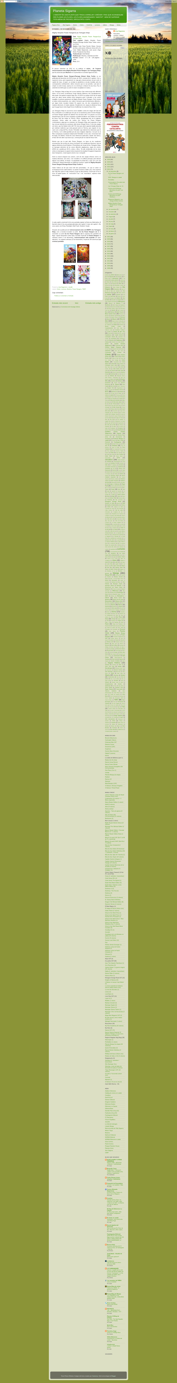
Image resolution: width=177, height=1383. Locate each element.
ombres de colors (109, 617)
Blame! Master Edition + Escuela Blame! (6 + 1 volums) (114, 831)
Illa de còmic (111, 1244)
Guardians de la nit (110, 468)
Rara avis (114, 643)
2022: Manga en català (115, 177)
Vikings (121, 720)
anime (109, 294)
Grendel (121, 465)
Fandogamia (117, 442)
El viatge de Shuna (119, 417)
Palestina (116, 622)
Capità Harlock (119, 335)
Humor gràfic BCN (115, 485)
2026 (108, 159)
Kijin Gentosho (119, 499)
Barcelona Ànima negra (112, 308)
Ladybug (121, 546)
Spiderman (108, 685)
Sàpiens (121, 659)
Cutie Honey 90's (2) (111, 878)
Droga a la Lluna (109, 389)
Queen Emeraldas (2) (111, 1048)
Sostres (120, 684)
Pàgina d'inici (56, 25)
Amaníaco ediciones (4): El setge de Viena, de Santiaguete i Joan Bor (115, 1247)
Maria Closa (120, 578)
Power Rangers (76, 289)
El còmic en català (112, 1217)
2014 (108, 253)
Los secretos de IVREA (114, 1280)
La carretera (115, 524)
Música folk (118, 601)
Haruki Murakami (116, 471)
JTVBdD (113, 494)
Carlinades (120, 336)
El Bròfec (119, 393)
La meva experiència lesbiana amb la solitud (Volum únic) (114, 986)
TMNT (84, 289)
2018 (108, 244)
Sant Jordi (114, 659)
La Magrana (108, 536)
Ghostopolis (107, 457)
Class (122, 348)
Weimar (112, 726)
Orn (108, 620)
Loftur (116, 562)
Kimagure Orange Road (113, 501)
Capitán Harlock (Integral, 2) (113, 859)
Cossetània (116, 361)
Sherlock (107, 781)
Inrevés (119, 487)
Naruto (113, 604)
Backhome (107, 305)
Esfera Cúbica (108, 429)
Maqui (106, 578)
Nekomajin (107, 608)
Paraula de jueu (115, 625)
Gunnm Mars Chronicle (112, 751)
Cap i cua (121, 333)
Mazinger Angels (117, 583)
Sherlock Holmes (117, 670)
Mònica (112, 596)
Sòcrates (116, 680)
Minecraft (113, 592)
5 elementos (114, 278)
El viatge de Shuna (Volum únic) (114, 908)
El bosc (113, 393)
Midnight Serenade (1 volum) (113, 1021)
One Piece (119, 617)
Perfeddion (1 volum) (111, 1042)
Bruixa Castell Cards (113, 326)
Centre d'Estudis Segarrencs (112, 1190)
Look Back (122, 562)
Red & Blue (114, 645)
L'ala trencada (120, 508)
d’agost (111, 216)
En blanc (114, 426)
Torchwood (120, 701)
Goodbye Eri (113, 463)
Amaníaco (116, 289)
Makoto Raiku (119, 567)
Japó (108, 491)
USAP (107, 1152)
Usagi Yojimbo (118, 715)
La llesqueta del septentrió (117, 534)
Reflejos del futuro (109, 647)
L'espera (107, 513)
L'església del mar (118, 512)
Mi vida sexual (115, 589)
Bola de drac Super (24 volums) (114, 857)
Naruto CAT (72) (110, 1030)
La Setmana (119, 545)
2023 (108, 166)
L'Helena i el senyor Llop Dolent (112, 515)
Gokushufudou (116, 461)
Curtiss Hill (107, 368)
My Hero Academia (110, 603)
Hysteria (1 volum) (110, 956)
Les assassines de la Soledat (116, 551)
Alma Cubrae (116, 287)
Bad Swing (115, 305)
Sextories (109, 669)
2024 (108, 164)
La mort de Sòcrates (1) (112, 989)
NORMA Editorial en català (113, 1139)
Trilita (123, 706)
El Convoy (117, 395)
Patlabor (123, 625)
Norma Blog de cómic (113, 1286)
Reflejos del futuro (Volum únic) (114, 1053)
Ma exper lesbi (115, 565)
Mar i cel (112, 578)
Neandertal (114, 606)
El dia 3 (112, 396)
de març (111, 228)
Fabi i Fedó (120, 440)
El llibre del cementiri (114, 400)
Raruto (121, 643)
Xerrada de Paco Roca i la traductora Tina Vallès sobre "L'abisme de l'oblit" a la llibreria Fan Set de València (115, 1202)
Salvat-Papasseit (118, 657)
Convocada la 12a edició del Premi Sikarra (116, 183)
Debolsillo (107, 372)
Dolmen (120, 381)
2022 (108, 169)
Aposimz (118, 294)
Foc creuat (114, 449)
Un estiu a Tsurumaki (114, 710)
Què (122, 638)
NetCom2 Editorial (110, 1135)
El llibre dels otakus (117, 402)
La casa (121, 524)
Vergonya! (120, 719)
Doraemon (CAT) (110, 746)
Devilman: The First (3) (112, 891)
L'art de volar (119, 510)
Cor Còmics (108, 360)
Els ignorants (120, 423)
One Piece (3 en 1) (110, 770)
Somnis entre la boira (117, 682)
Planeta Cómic (109, 1148)
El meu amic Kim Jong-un (116, 405)
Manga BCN (108, 575)
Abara (108, 281)
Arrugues (112, 298)
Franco (106, 452)
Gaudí (113, 454)
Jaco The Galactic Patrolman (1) (114, 963)
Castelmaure (122, 338)
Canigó (115, 333)
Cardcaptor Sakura (110, 336)
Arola (119, 296)
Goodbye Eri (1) (109, 930)
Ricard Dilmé (110, 650)
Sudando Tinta (119, 687)
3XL (120, 276)
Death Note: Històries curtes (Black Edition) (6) (113, 885)
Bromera (121, 324)
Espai (114, 429)
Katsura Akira (122, 498)
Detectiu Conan (109, 744)
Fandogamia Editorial (111, 1115)
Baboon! (110, 303)
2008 (108, 268)
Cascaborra (114, 338)
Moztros (69, 289)
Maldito (106, 569)
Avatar (119, 299)
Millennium (115, 590)
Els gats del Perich (111, 423)
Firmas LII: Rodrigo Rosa (113, 1332)
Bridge (115, 324)
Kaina (108, 496)
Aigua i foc (107, 283)
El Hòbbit (120, 398)
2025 (108, 162)
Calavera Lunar (108, 329)
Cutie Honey (116, 368)
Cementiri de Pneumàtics (115, 1183)
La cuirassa (114, 527)
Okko (117, 615)
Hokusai (113, 482)
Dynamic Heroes (119, 389)
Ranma (107, 643)
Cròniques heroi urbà (111, 365)
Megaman (107, 589)
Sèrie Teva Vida (109, 666)
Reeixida (121, 645)
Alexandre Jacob (119, 285)
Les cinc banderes (110, 553)
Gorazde (121, 463)
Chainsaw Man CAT (111, 742)
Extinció (113, 440)
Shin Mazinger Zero (111, 1064)
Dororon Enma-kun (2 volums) (114, 897)
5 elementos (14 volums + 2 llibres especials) (113, 799)
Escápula (120, 428)
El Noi (118, 409)
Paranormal (107, 625)
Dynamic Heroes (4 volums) (113, 904)
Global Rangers (121, 459)
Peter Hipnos (112, 631)
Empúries (107, 426)
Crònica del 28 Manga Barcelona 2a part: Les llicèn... (115, 190)
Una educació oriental (116, 712)
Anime (75, 25)
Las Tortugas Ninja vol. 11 (115, 186)
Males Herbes (114, 569)
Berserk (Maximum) (111, 738)
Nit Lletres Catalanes (115, 609)
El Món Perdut (115, 407)
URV (111, 715)
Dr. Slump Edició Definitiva (112, 899)
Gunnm (114, 470)
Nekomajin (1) (109, 1039)
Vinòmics (107, 722)
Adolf (121, 282)
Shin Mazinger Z (109, 671)
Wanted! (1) (108, 1079)
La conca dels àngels (114, 525)
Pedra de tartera (111, 627)
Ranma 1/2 (108, 779)
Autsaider (114, 299)
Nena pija (114, 608)
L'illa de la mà (110, 519)
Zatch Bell (112, 729)
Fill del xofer (118, 443)
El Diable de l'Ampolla (111, 398)
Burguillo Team (112, 1168)
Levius (120, 555)
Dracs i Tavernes (121, 386)
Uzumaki (107, 717)
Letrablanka (114, 555)
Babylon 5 (119, 303)
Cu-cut (114, 367)
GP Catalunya (113, 464)
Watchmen (120, 724)
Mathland (114, 582)
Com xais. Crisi (119, 350)
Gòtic (106, 465)
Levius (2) (108, 991)
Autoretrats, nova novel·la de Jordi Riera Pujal (114, 1220)
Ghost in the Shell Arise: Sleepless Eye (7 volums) (112, 923)
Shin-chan (118, 671)
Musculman (108, 601)
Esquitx (114, 435)
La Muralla (115, 536)
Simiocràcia (111, 677)
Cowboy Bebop (119, 363)
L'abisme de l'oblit (118, 506)
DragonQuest (120, 387)
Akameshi (114, 283)
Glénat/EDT (109, 459)
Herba (116, 473)
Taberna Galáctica (110, 691)
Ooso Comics (109, 1141)
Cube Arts (120, 367)
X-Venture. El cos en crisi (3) (113, 1081)
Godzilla (109, 461)
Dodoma (113, 381)
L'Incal (118, 519)
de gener (111, 233)
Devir (118, 374)
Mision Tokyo (109, 1130)
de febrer (111, 231)
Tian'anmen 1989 (119, 698)
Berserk (107, 315)
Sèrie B (121, 664)
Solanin (107, 682)
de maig (111, 224)
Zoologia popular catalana (111, 731)
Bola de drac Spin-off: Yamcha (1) (115, 854)
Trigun (118, 706)
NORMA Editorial (110, 1137)
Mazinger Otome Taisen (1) (113, 1009)
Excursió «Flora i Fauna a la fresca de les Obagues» (114, 1193)
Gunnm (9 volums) (110, 938)
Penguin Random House (112, 1146)
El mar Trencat (113, 403)
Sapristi (106, 661)
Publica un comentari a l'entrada (63, 295)
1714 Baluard (110, 276)
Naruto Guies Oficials (111, 764)
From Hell (118, 452)
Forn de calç (122, 449)
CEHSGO (113, 342)
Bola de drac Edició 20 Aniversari (114, 848)
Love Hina (110, 564)
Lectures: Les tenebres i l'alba (115, 1185)
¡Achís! (106, 274)
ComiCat (89, 25)
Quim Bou (110, 1325)
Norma (114, 611)
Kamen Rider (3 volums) (112, 973)
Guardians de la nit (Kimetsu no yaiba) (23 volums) (114, 935)
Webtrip (107, 726)
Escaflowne (112, 428)
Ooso (106, 618)
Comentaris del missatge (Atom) (70, 307)
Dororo (115, 382)
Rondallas (111, 179)
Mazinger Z (120, 585)
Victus (113, 720)
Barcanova (113, 306)
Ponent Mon (116, 634)
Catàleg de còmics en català (113, 1093)
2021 (108, 236)
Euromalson (119, 437)
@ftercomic (119, 274)
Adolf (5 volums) (110, 804)
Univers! (118, 713)
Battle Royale (119, 312)
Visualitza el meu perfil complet (114, 41)
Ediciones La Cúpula (111, 1106)
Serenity (114, 664)
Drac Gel (112, 386)
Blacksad (122, 317)
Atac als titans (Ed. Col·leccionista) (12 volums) (113, 815)
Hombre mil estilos (121, 482)
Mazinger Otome (109, 585)
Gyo (119, 470)
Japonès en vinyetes (117, 491)
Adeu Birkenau (115, 281)
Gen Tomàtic (120, 454)
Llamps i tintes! (121, 557)
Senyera (107, 664)
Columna (107, 350)
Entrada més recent (60, 303)
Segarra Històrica (114, 663)
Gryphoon (120, 466)
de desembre (113, 171)
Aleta (111, 285)
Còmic (82, 25)
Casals (106, 338)
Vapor (121, 717)
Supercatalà (119, 689)
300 (116, 276)
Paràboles (120, 624)
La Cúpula (115, 529)
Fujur (124, 452)
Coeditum (108, 1095)
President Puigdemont (118, 636)
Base (106, 312)
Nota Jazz (115, 613)
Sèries (119, 25)
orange (107, 772)
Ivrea (112, 489)
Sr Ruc (114, 685)
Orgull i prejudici (121, 618)
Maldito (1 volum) (110, 1000)
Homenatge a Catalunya (113, 484)
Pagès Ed (120, 620)
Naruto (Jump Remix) (111, 762)
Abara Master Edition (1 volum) (114, 802)
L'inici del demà (119, 520)
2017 (108, 246)
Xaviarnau (95, 1376)
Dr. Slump (116, 384)
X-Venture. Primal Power (112, 788)
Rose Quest (113, 654)
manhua (117, 575)
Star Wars (120, 685)
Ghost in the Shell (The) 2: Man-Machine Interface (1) (114, 919)
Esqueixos (107, 435)
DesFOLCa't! (109, 1097)
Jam (124, 489)
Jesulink (107, 1122)
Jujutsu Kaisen (121, 494)
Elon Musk (112, 419)
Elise (106, 419)
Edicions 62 (115, 391)
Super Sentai (109, 689)
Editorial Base (109, 1108)
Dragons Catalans (110, 1102)
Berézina (121, 313)
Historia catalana (114, 478)
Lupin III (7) (108, 998)
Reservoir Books (121, 648)
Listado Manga (109, 1126)
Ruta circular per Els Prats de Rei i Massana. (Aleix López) (115, 1228)
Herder (121, 473)
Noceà (123, 610)
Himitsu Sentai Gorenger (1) (113, 944)
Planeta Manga (120, 633)
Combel (119, 352)
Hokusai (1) (108, 954)
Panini (107, 624)
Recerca (107, 645)
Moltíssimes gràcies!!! (113, 1256)
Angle (114, 292)
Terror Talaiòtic (108, 698)
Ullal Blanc (120, 708)
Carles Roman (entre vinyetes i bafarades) (113, 1178)
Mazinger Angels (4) (111, 1005)
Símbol (123, 675)
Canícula (110, 333)
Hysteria (123, 485)
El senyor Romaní (117, 416)
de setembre (112, 214)
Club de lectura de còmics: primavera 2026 (114, 1263)
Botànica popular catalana (111, 322)
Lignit (114, 556)
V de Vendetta (114, 717)
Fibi (112, 443)
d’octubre (111, 211)
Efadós (121, 391)
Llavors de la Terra (112, 558)
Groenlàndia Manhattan (110, 466)
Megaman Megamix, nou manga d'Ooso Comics (115, 200)
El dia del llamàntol (120, 396)
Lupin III (117, 564)
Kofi (119, 505)
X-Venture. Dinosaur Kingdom (113, 785)
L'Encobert (107, 512)
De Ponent (112, 370)
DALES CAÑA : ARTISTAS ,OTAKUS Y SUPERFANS (114, 1163)
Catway (107, 342)
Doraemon (107, 382)
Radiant (117, 640)
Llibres (105, 25)
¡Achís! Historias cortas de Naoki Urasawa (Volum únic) (114, 795)
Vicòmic (107, 720)
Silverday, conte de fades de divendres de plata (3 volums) (113, 1067)
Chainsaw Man (119, 345)
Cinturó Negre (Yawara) (113, 347)
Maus (119, 582)
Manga (112, 25)
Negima (121, 606)
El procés (115, 410)
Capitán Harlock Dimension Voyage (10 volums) (113, 862)
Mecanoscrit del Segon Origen (114, 587)
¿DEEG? (112, 275)
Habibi (123, 470)
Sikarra (107, 675)
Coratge (116, 360)
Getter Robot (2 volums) (112, 910)
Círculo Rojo (108, 348)
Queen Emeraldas (109, 640)
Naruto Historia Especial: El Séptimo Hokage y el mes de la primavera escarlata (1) (114, 1034)
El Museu (113, 409)
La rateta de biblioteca (110, 541)
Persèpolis (114, 629)
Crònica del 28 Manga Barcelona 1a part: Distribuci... (114, 195)
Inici (76, 303)
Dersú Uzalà (116, 372)
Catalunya (119, 340)
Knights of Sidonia (111, 505)
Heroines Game (115, 475)
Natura (120, 604)
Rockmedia (118, 650)
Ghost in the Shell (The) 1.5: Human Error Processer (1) (113, 915)
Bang (108, 306)
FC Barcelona (109, 1117)
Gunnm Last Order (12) (112, 940)
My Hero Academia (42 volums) (114, 1025)
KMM (123, 503)
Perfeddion (107, 629)
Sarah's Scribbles (115, 661)
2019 (108, 241)
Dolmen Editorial (110, 1099)
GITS (118, 457)
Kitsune (118, 503)
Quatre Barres (114, 638)
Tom (114, 701)
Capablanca (108, 335)
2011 (108, 261)
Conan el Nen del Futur (117, 358)
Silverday (116, 675)
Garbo (108, 454)
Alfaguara (107, 287)
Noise (108, 611)
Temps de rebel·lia (115, 694)
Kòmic (109, 506)
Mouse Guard (118, 597)
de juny (111, 221)
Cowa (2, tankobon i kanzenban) (114, 876)
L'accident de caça (109, 508)
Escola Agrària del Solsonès (112, 1225)
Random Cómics (119, 641)
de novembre (113, 209)
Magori (123, 565)
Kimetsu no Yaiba (109, 503)
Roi (110, 652)
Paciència (113, 620)
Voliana (113, 724)
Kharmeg (109, 499)
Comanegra (108, 352)
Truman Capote (112, 708)
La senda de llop (113, 543)
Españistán (120, 430)
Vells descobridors (110, 719)
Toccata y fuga (111, 1331)
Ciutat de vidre (115, 348)
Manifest (109, 576)
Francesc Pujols (119, 450)
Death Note (120, 370)
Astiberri (118, 298)
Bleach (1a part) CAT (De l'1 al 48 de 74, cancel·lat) (115, 838)
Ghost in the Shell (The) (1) (113, 913)
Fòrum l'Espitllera (110, 1119)
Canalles (109, 331)
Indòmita (114, 487)
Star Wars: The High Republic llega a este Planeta (115, 1319)
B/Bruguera (121, 301)
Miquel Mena (108, 594)
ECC (106, 391)
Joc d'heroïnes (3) (110, 965)
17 (124, 274)
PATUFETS (110, 1309)
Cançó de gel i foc (119, 331)
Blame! (108, 319)
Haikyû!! (108, 471)
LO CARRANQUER (112, 1268)
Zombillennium (120, 729)
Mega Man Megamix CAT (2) (113, 1015)
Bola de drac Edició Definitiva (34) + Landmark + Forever (115, 851)
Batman (112, 312)
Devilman (112, 374)
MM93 (106, 596)
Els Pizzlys (120, 424)
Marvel (107, 580)
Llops (111, 562)
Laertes (107, 549)
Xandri (121, 727)
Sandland (107, 659)
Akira (120, 283)
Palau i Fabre (108, 622)
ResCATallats (112, 648)
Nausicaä (107, 606)
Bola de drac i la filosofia (117, 321)
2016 (108, 248)
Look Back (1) (109, 994)
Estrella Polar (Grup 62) (112, 1110)
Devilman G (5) (109, 888)
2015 (108, 251)
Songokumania (109, 684)
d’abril (110, 226)
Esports (119, 433)
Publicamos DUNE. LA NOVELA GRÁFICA (113, 1288)
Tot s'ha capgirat (115, 703)
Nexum (106, 609)
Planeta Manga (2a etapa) (112, 774)
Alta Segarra (66, 25)
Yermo (106, 729)
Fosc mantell (110, 450)
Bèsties (112, 315)
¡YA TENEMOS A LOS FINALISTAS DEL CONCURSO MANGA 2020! (115, 1297)
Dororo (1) (108, 895)
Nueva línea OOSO (112, 1304)
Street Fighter (108, 687)
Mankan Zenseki (118, 576)
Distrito (117, 379)
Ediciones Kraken (110, 1104)
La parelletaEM (120, 539)
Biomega (118, 315)
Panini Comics (109, 1144)
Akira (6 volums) (110, 806)
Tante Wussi (117, 692)
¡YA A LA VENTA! (111, 1282)
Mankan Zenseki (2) (111, 1003)
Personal (122, 629)
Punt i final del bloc (112, 1326)
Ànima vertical (121, 292)
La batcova (110, 1261)
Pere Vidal (120, 627)
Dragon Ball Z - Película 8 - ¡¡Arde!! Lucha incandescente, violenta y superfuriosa (115, 1171)
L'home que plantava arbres (118, 517)
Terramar (121, 696)
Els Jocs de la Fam (110, 424)
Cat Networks (110, 340)
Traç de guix (112, 706)
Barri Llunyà (120, 310)
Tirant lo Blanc (108, 699)
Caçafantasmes (109, 328)
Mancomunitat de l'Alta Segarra (114, 1128)
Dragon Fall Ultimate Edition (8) (114, 902)
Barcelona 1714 (121, 306)
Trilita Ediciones (112, 1337)
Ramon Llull (110, 641)
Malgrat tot (122, 569)
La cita (106, 525)
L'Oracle (107, 522)
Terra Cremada (113, 696)
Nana (118, 603)
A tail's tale (122, 280)
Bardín (113, 310)
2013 (108, 256)
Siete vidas (120, 673)
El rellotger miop (114, 414)
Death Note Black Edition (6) (113, 882)
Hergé (106, 475)
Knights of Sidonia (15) (111, 980)
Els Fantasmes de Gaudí (119, 421)
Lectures (97, 25)
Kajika (119, 496)
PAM (122, 622)
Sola (122, 680)
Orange (113, 618)
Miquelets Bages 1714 (118, 594)
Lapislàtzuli (112, 549)
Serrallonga (108, 668)
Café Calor (119, 328)
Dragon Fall (110, 388)
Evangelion (108, 438)
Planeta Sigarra (64, 11)
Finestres (114, 445)
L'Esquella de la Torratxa (117, 513)
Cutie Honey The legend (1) (113, 880)
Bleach (114, 319)
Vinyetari (113, 722)
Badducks (122, 305)
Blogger (113, 1376)
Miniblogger (120, 592)
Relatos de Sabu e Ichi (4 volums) (115, 1056)
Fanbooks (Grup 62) (111, 1113)
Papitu (114, 624)
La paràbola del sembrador (115, 538)
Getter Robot (108, 456)
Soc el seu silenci (114, 678)
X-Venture (114, 727)
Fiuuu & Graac (115, 447)
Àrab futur (112, 296)
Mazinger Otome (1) (111, 1007)
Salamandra (117, 655)
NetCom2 (121, 608)
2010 (108, 263)
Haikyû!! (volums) (110, 753)
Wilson (118, 726)
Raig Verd (123, 640)
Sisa (118, 677)
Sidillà (112, 673)
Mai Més (109, 567)
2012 (108, 258)
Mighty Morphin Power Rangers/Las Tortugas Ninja (115, 205)
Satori (123, 661)
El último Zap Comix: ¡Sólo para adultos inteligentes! (114, 1212)
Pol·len (109, 634)
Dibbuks (112, 375)
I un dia (108, 487)
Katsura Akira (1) (110, 975)
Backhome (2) (109, 818)
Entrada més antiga (93, 303)
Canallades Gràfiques (120, 329)
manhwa (123, 575)
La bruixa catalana (116, 522)
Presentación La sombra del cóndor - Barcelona (114, 1339)
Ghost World (119, 456)
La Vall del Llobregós (111, 1124)
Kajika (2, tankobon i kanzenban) (114, 971)
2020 (108, 239)
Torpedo (107, 703)
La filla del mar (112, 531)
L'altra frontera (108, 510)
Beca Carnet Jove (110, 313)
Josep (114, 492)
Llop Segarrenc (63, 287)
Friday (112, 452)
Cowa (112, 363)
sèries (120, 666)
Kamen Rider (113, 498)
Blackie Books (114, 317)
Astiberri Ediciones (110, 1091)
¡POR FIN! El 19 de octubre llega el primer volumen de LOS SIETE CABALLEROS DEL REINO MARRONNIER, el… (115, 1238)
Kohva (123, 505)
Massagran (114, 580)
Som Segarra (109, 1150)
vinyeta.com (111, 1344)
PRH (106, 638)
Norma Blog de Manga (114, 1294)
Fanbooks (107, 442)
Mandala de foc (111, 571)
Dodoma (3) (108, 893)
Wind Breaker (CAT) (111, 783)
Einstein (107, 393)
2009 (108, 265)
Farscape (107, 444)
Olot (122, 615)
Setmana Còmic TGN (120, 668)
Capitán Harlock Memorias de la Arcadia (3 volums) (114, 865)
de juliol (111, 219)
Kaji (113, 496)
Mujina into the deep (118, 599)
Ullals (106, 710)
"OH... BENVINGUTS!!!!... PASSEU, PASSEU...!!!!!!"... (114, 1311)
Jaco (119, 489)
